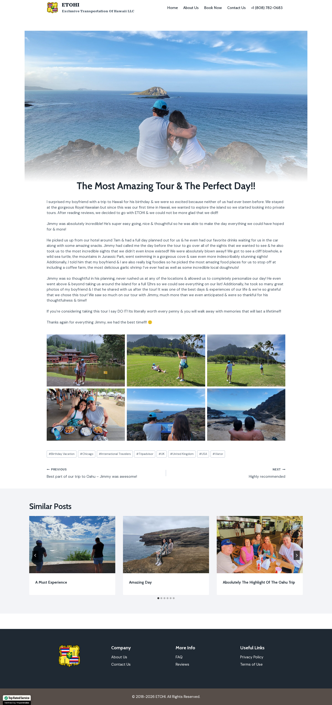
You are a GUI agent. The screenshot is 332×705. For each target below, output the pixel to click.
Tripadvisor (144, 454)
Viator (217, 454)
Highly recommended (267, 473)
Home (172, 7)
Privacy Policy (251, 657)
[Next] (297, 555)
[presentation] (72, 544)
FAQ (179, 657)
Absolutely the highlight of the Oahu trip (259, 582)
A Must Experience (51, 582)
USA (203, 454)
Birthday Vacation (62, 454)
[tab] (158, 598)
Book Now (213, 7)
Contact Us (236, 7)
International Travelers (115, 454)
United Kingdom (182, 454)
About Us (191, 7)
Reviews (182, 664)
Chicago (86, 454)
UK (162, 454)
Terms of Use (251, 664)
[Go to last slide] (35, 555)
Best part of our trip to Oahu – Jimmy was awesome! (92, 473)
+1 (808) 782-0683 (267, 7)
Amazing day (140, 582)
